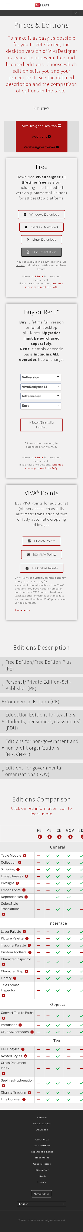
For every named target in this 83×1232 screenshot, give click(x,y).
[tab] (41, 665)
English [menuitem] (24, 1204)
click (33, 276)
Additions (40, 136)
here (40, 276)
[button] (7, 4)
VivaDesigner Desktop (40, 126)
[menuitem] (41, 1204)
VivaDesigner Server (40, 147)
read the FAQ (48, 286)
